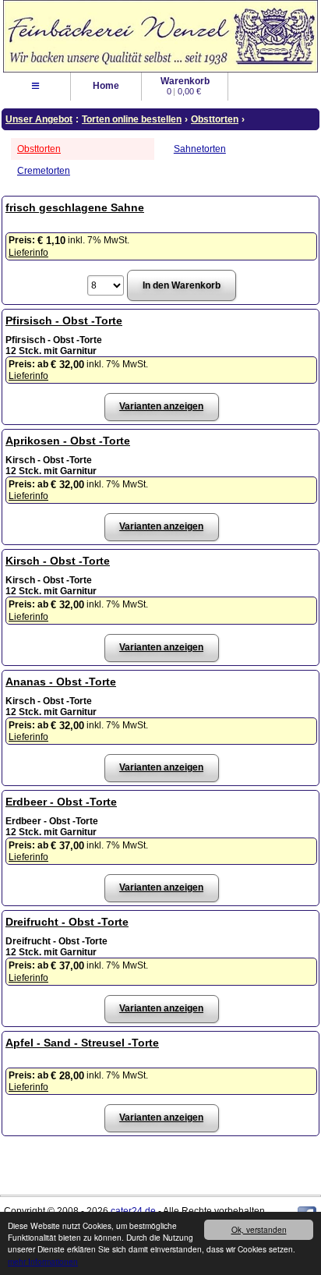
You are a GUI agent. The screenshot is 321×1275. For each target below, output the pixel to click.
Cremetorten (43, 170)
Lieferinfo (28, 252)
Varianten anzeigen (161, 406)
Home (106, 85)
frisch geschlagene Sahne (74, 207)
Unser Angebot (38, 119)
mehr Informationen (43, 1261)
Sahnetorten (200, 148)
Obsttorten (39, 148)
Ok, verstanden (259, 1229)
